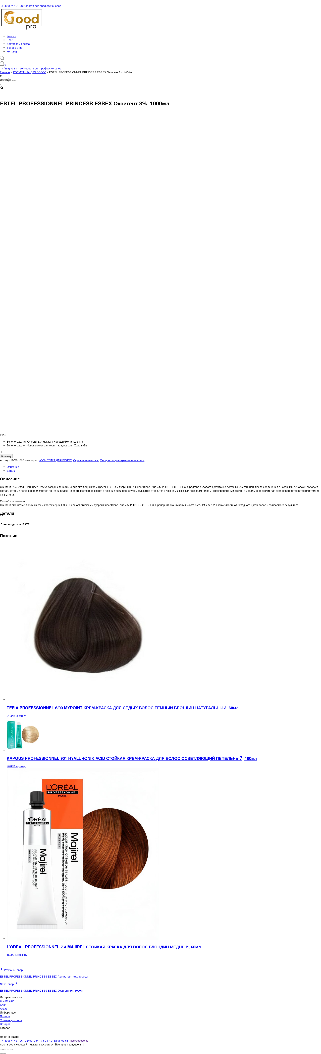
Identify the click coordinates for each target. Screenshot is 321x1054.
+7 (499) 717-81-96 (11, 1040)
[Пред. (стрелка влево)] (1, 1053)
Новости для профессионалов (42, 6)
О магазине (7, 1001)
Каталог (11, 36)
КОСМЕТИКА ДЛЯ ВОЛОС (55, 460)
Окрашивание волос (86, 460)
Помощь (5, 1016)
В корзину (6, 456)
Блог (10, 40)
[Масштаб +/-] (1, 1049)
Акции (4, 1008)
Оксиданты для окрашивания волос (122, 460)
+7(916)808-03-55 (57, 1040)
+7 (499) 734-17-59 (11, 68)
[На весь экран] (4, 1049)
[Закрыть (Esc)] (11, 1049)
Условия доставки (11, 1020)
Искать (4, 80)
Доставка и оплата (18, 44)
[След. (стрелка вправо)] (4, 1053)
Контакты (12, 51)
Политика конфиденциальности (104, 1044)
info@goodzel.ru (78, 1040)
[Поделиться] (8, 1049)
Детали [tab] (11, 471)
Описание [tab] (13, 467)
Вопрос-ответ (15, 48)
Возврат (5, 1024)
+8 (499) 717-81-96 (11, 6)
